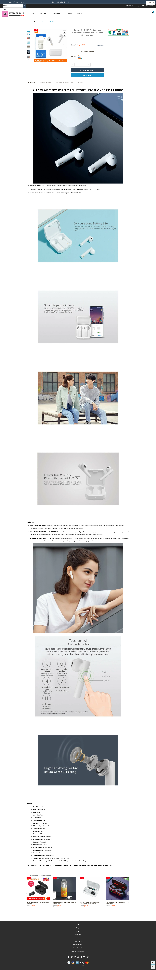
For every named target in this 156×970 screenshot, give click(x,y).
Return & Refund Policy (78, 951)
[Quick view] (48, 887)
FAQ (78, 924)
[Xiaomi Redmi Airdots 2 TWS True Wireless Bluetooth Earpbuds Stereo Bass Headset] (38, 888)
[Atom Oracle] (13, 13)
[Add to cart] (48, 893)
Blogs (78, 928)
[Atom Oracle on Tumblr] (81, 957)
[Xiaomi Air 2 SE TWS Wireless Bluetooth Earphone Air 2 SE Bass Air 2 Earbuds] (50, 45)
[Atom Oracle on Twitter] (72, 957)
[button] (36, 46)
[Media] (64, 35)
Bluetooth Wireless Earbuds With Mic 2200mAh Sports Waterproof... (90, 903)
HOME (32, 13)
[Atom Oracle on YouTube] (84, 957)
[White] (80, 57)
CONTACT (80, 13)
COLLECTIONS (56, 13)
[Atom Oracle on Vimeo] (87, 957)
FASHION (69, 13)
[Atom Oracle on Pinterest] (75, 957)
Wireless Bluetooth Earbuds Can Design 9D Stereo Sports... (64, 903)
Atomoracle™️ (76, 966)
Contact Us (78, 938)
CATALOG (43, 13)
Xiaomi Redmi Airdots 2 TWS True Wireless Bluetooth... (38, 903)
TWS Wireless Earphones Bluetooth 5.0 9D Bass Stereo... (117, 903)
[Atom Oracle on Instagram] (78, 957)
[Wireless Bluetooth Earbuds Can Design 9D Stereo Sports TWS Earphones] (64, 888)
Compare (130, 6)
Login (138, 6)
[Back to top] (153, 967)
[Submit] (24, 6)
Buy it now (87, 75)
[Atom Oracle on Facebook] (69, 957)
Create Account (148, 6)
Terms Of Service (78, 948)
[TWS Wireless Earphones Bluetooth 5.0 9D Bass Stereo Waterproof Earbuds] (117, 888)
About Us (78, 934)
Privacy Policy (78, 941)
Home (78, 931)
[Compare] (64, 32)
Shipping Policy (78, 944)
